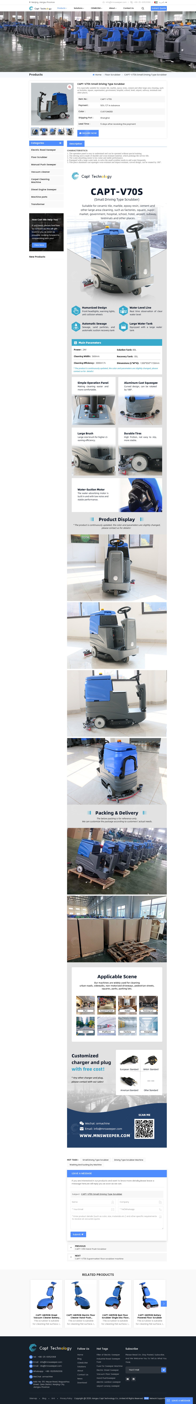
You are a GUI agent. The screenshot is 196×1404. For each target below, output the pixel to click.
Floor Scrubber (113, 74)
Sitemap (33, 1398)
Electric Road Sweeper (43, 150)
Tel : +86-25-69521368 (44, 1357)
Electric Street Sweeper (108, 1370)
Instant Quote (159, 8)
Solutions (78, 8)
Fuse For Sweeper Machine (110, 1366)
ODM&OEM (96, 8)
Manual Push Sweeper (43, 164)
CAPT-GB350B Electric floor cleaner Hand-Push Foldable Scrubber (81, 1316)
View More (39, 245)
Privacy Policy (66, 1398)
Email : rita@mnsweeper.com (47, 1366)
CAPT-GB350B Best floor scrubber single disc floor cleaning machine (115, 1316)
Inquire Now (89, 133)
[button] (164, 1304)
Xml (53, 1398)
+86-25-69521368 (142, 2)
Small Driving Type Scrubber (96, 1160)
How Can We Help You (45, 220)
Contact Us (128, 8)
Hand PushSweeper (106, 1378)
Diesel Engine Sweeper (43, 189)
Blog (79, 1358)
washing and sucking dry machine (86, 1164)
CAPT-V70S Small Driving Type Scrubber (101, 1194)
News (80, 1378)
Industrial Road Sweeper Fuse (108, 1360)
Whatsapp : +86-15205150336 (47, 1371)
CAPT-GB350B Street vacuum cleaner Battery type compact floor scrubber (46, 1316)
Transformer (38, 204)
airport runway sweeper (108, 1386)
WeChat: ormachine (43, 1376)
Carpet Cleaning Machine (40, 181)
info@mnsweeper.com (116, 2)
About (112, 8)
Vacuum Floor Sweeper (108, 1374)
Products (61, 8)
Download (82, 1382)
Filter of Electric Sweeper (108, 1354)
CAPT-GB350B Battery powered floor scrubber (149, 1316)
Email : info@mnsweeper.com (47, 1362)
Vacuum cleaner (40, 172)
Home (98, 74)
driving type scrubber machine (128, 1160)
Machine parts (39, 197)
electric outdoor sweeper (109, 1382)
